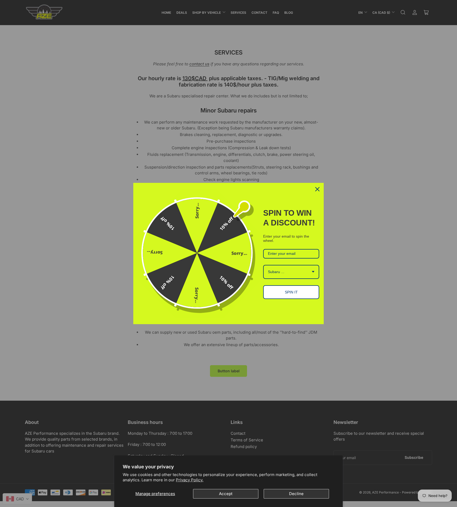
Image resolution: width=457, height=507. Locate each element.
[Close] (317, 189)
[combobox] (291, 272)
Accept (225, 493)
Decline (296, 493)
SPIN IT (291, 292)
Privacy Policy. (189, 479)
